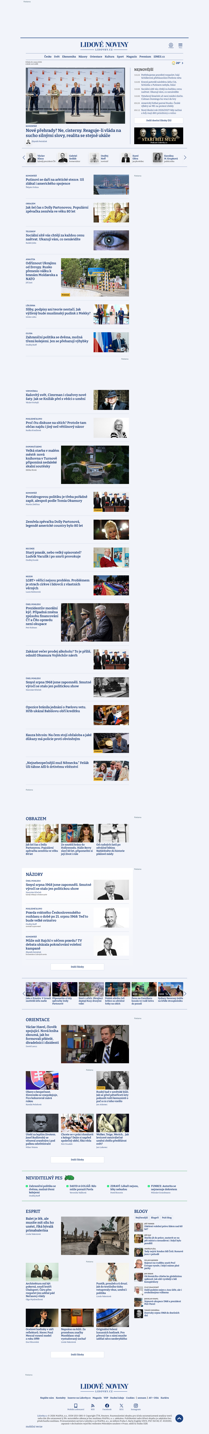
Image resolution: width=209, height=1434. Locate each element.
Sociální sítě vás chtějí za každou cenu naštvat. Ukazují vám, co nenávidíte (161, 90)
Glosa (29, 333)
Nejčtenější (142, 1217)
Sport (120, 56)
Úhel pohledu (33, 604)
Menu (180, 47)
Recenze (30, 549)
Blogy (141, 1211)
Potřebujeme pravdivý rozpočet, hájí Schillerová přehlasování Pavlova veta (161, 76)
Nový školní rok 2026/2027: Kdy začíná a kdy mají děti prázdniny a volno (161, 112)
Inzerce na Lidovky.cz (79, 1397)
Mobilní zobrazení (75, 1409)
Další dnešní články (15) (158, 120)
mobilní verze (34, 1426)
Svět (57, 56)
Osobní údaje (117, 1397)
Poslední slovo (34, 419)
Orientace (96, 56)
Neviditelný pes (44, 1178)
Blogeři (155, 1217)
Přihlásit (171, 47)
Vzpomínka (32, 391)
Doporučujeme (34, 447)
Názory (83, 56)
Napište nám (47, 1397)
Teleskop (30, 231)
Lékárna (30, 305)
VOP (106, 1397)
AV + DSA (154, 1397)
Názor (29, 576)
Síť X (121, 1409)
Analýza (30, 259)
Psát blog (167, 1217)
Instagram (136, 1409)
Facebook (107, 1409)
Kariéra (165, 1397)
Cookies (130, 1397)
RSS (93, 1409)
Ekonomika (69, 56)
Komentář (31, 126)
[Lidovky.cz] (104, 45)
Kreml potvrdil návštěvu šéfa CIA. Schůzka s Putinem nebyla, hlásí (159, 83)
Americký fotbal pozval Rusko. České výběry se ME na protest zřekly (160, 104)
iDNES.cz (159, 56)
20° (178, 63)
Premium (145, 56)
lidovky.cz (104, 1387)
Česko (47, 56)
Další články (77, 966)
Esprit (33, 1211)
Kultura (109, 56)
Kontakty (61, 1397)
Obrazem (30, 203)
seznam (142, 1397)
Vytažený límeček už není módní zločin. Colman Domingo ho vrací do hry (162, 97)
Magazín (131, 56)
